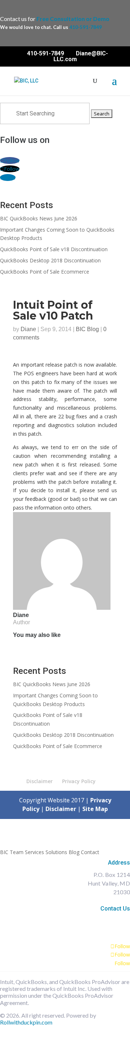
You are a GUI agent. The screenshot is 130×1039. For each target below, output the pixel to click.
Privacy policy (112, 1029)
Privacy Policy (79, 781)
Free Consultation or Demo (72, 18)
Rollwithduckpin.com (26, 1022)
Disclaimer (39, 781)
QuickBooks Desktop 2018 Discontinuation (50, 260)
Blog (74, 852)
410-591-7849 (85, 27)
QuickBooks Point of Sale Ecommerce (44, 271)
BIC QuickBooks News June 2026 (38, 218)
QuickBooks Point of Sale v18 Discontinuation (54, 249)
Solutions (56, 852)
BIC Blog (87, 329)
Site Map (95, 809)
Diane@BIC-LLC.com (103, 918)
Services (34, 852)
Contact (90, 852)
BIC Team (11, 852)
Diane (28, 329)
